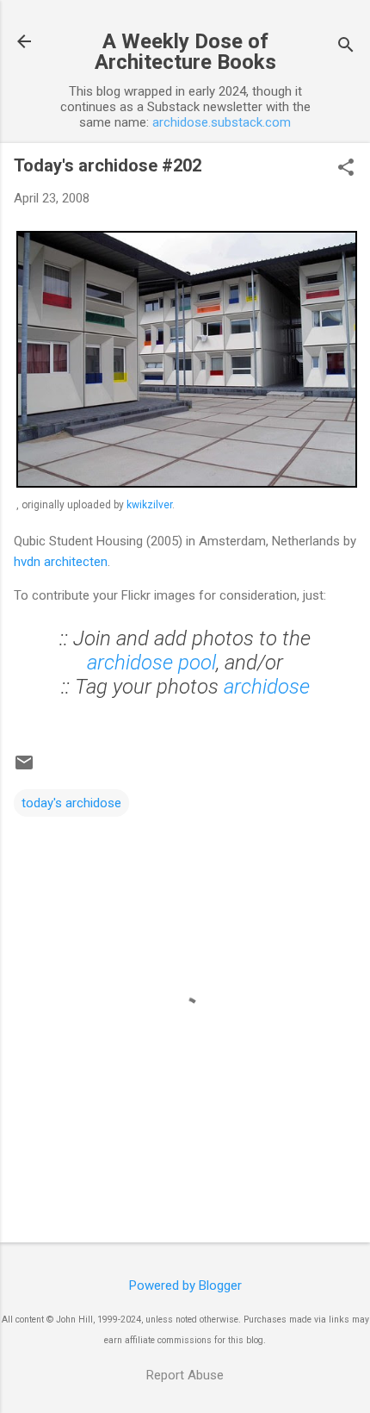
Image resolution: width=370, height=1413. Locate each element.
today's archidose (71, 803)
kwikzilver (149, 505)
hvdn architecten (61, 562)
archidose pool (151, 662)
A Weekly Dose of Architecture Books (185, 51)
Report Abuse (185, 1375)
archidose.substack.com (221, 122)
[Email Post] (24, 768)
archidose (267, 687)
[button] (346, 169)
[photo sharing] (186, 483)
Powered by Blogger (185, 1285)
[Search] (346, 47)
